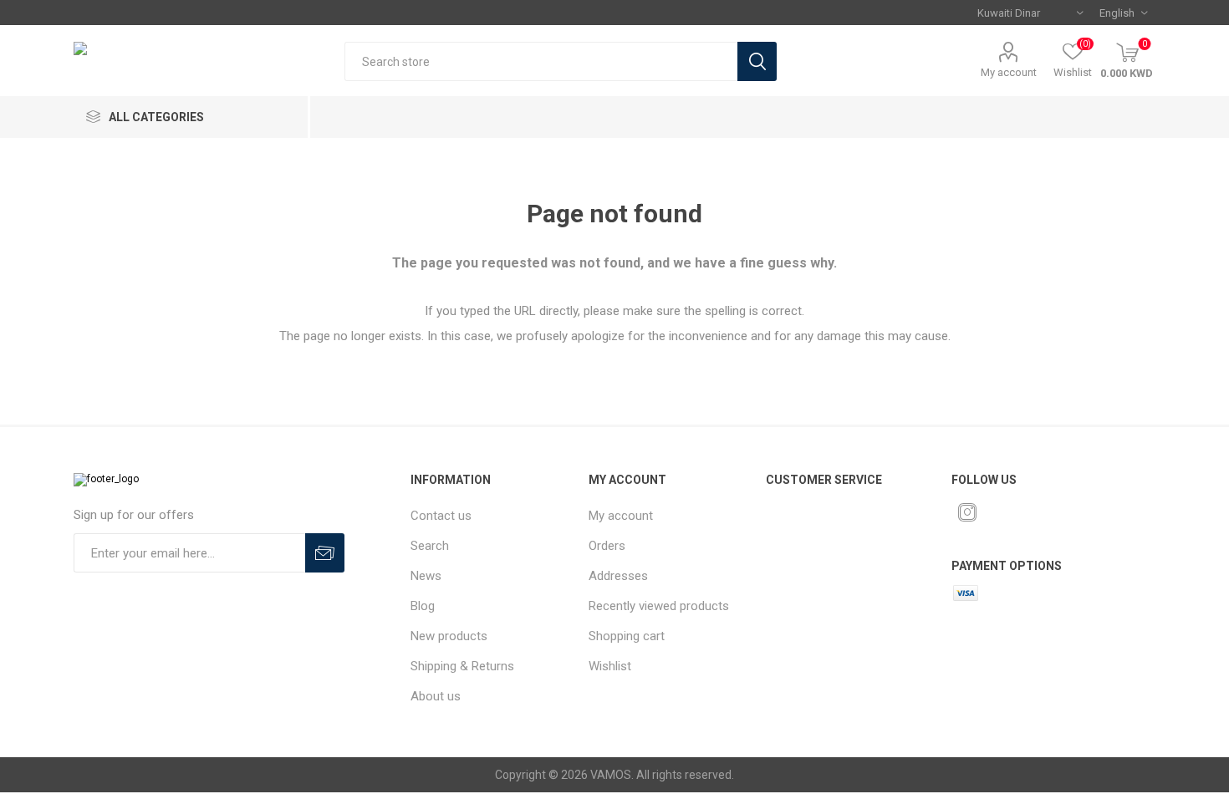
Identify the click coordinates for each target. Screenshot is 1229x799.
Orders (607, 545)
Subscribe (324, 553)
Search (757, 61)
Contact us (441, 515)
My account (1009, 72)
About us (436, 696)
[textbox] (540, 61)
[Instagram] (967, 512)
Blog (423, 605)
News (426, 575)
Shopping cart (627, 636)
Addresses (618, 575)
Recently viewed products (659, 605)
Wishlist (610, 666)
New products (449, 636)
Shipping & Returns (462, 666)
